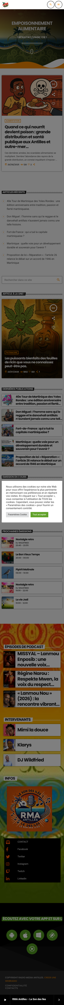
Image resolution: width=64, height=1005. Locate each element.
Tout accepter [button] (39, 514)
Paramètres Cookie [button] (17, 514)
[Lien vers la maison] (5, 5)
